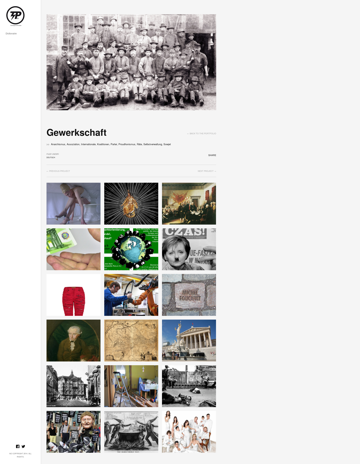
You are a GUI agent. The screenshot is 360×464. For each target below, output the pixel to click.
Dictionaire (11, 33)
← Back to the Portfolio (201, 133)
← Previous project (58, 170)
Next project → (207, 170)
